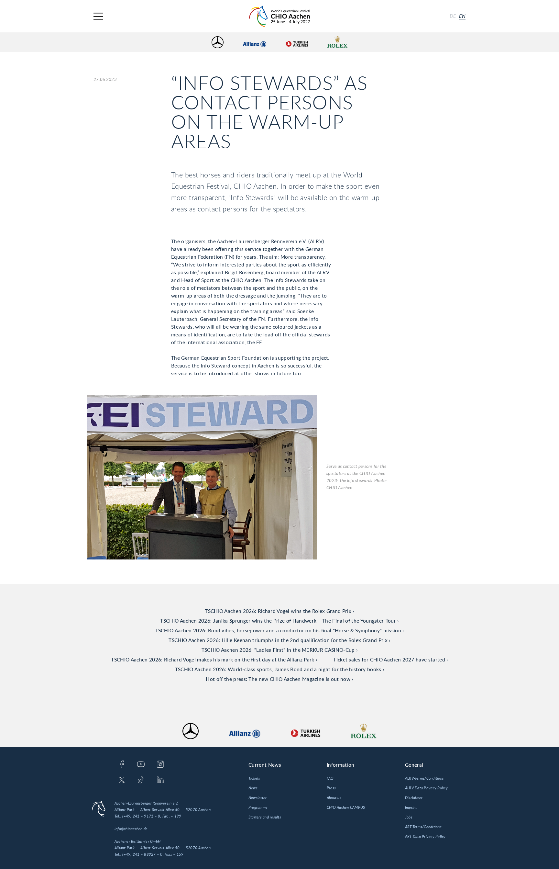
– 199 (176, 816)
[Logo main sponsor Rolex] (337, 42)
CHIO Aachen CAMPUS (346, 807)
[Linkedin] (160, 780)
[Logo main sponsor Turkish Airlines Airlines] (297, 42)
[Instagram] (160, 764)
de (453, 16)
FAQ (330, 778)
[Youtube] (141, 764)
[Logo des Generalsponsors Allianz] (254, 42)
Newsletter (257, 798)
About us (334, 798)
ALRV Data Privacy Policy (426, 788)
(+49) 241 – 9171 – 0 (141, 816)
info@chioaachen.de (131, 829)
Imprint (411, 807)
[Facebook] (122, 764)
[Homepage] (279, 16)
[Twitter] (122, 780)
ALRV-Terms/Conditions (424, 778)
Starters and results (264, 817)
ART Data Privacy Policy (425, 837)
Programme (258, 807)
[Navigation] (98, 16)
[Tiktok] (141, 780)
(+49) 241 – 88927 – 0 (142, 854)
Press (331, 788)
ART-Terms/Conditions (423, 827)
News (253, 788)
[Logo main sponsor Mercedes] (218, 42)
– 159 (178, 854)
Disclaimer (413, 798)
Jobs (408, 817)
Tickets (254, 778)
